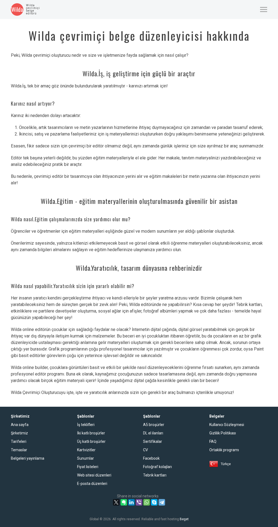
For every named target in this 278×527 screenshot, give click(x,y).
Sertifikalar (152, 441)
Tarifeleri (18, 441)
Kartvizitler (86, 450)
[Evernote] (124, 502)
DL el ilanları (153, 433)
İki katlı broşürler (91, 433)
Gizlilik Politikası (222, 433)
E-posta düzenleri (92, 483)
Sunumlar (85, 458)
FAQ (212, 441)
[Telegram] (162, 502)
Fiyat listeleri (87, 467)
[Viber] (139, 502)
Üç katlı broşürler (91, 441)
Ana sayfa (20, 424)
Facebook (151, 458)
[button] (263, 9)
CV (145, 450)
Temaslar (19, 450)
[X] (116, 502)
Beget (184, 519)
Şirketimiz (19, 433)
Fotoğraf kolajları (157, 467)
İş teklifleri (85, 424)
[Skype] (154, 502)
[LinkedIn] (131, 502)
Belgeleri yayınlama (27, 458)
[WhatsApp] (146, 502)
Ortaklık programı (224, 450)
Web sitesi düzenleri (94, 475)
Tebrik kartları (154, 475)
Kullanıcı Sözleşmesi (226, 424)
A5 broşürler (153, 424)
